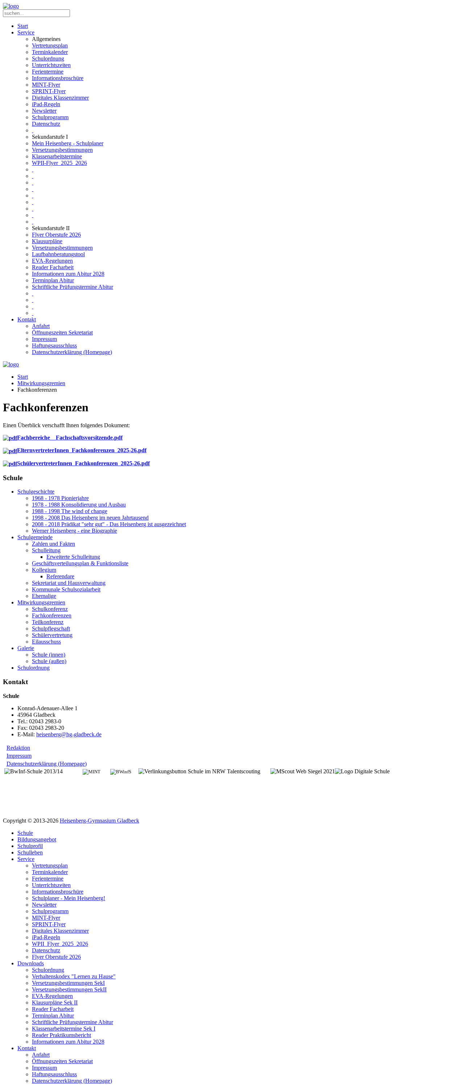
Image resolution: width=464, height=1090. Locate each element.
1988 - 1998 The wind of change (69, 511)
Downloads (30, 963)
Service (25, 32)
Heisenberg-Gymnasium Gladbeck (99, 821)
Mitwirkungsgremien (41, 383)
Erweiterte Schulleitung (73, 557)
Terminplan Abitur (53, 280)
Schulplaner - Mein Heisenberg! (68, 898)
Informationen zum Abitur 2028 (68, 274)
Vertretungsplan (50, 45)
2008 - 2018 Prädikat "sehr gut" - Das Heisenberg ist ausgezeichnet (109, 524)
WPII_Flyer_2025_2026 (60, 944)
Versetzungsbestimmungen (62, 150)
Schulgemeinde (35, 537)
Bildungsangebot (36, 839)
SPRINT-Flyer (49, 91)
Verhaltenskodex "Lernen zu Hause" (74, 976)
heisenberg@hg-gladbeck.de (69, 734)
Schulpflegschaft (51, 628)
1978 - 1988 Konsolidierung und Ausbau (79, 505)
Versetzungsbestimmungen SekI (68, 983)
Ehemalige (44, 596)
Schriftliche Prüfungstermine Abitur (72, 287)
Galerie (25, 648)
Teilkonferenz (47, 622)
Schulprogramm (50, 117)
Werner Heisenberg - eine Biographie (74, 531)
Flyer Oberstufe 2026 (56, 235)
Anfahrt (41, 326)
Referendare (60, 576)
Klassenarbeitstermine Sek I (63, 1028)
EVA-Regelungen (52, 261)
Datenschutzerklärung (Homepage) (72, 352)
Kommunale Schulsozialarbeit (66, 589)
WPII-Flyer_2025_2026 (59, 163)
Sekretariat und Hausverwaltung (68, 583)
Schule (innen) (48, 655)
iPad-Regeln (46, 104)
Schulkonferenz (50, 609)
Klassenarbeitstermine (57, 156)
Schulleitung (46, 550)
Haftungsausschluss (54, 345)
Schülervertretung (52, 635)
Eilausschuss (46, 641)
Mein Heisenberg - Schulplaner (67, 143)
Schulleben (30, 852)
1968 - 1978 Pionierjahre (60, 498)
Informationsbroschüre (57, 78)
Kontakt (26, 319)
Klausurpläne (47, 241)
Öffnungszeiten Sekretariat (62, 332)
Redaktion (18, 748)
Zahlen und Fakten (53, 544)
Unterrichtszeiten (51, 65)
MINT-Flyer (46, 85)
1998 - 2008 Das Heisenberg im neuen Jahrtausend (90, 518)
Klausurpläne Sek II (55, 1002)
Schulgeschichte (35, 491)
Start (22, 26)
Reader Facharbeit (53, 267)
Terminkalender (50, 52)
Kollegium (44, 570)
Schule (25, 833)
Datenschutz (46, 124)
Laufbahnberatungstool (58, 254)
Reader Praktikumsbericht (61, 1035)
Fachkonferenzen (51, 615)
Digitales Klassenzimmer (60, 98)
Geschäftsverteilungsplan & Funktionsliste (80, 563)
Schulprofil (30, 846)
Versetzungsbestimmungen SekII (69, 989)
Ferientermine (47, 71)
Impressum (44, 339)
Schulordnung (48, 58)
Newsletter (44, 111)
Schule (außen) (49, 661)
